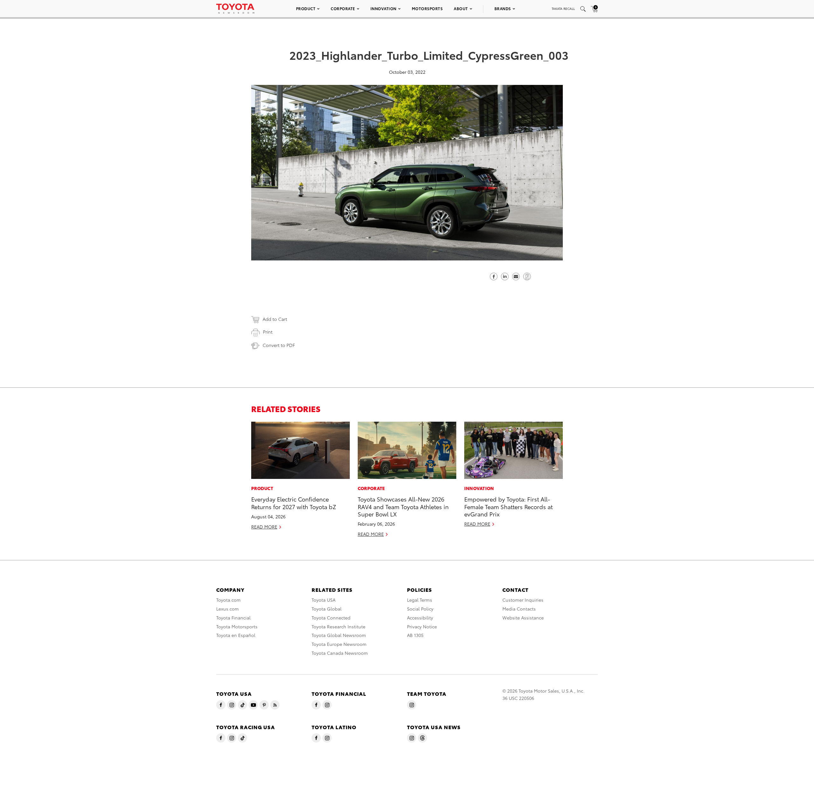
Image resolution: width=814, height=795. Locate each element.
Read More (264, 526)
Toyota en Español (235, 635)
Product (306, 8)
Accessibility (420, 617)
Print (267, 331)
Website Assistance (523, 617)
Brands (502, 8)
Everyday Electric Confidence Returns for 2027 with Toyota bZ (293, 502)
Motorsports (427, 8)
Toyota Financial (233, 617)
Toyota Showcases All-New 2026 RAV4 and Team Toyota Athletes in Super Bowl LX (403, 506)
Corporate (343, 8)
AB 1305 (415, 635)
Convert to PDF (279, 345)
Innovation (383, 8)
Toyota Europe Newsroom (339, 644)
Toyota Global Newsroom (339, 635)
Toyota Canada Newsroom (340, 653)
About (461, 8)
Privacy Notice (422, 626)
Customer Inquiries (522, 600)
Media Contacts (519, 608)
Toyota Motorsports (237, 626)
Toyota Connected (331, 617)
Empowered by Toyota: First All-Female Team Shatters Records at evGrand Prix (508, 506)
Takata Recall (563, 8)
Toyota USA (323, 600)
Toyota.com (228, 600)
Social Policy (420, 608)
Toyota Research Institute (338, 626)
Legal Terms (419, 600)
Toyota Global (326, 608)
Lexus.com (227, 608)
